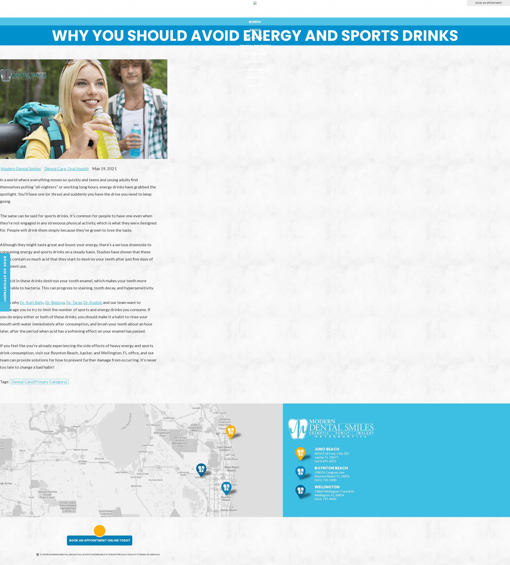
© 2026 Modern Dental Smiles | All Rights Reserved (72, 554)
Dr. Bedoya (55, 302)
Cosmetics (255, 62)
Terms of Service (149, 554)
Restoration (255, 54)
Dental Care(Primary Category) (39, 381)
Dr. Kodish (92, 302)
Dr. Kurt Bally (32, 302)
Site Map (110, 554)
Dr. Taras (74, 302)
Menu (256, 22)
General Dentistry (255, 46)
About (255, 30)
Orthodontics (255, 70)
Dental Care (55, 168)
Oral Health (78, 168)
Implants (255, 78)
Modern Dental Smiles (21, 168)
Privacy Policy (127, 554)
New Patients (255, 38)
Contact (255, 86)
